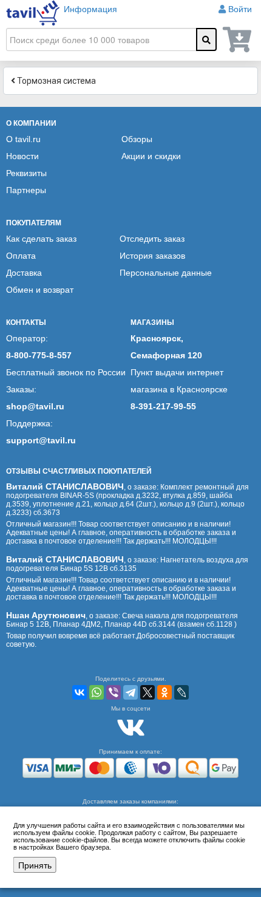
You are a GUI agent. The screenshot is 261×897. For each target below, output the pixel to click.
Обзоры (136, 139)
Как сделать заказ (41, 239)
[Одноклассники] (164, 692)
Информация (90, 9)
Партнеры (26, 190)
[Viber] (113, 692)
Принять (35, 865)
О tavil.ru (23, 139)
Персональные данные (166, 273)
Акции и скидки (151, 156)
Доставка (24, 273)
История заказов (152, 256)
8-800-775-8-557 (39, 355)
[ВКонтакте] (79, 692)
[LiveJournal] (181, 692)
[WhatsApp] (96, 692)
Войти (240, 9)
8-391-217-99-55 (163, 406)
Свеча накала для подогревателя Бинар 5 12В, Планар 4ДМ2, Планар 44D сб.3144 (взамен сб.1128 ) (122, 620)
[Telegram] (130, 692)
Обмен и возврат (39, 290)
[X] (147, 692)
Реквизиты (26, 173)
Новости (22, 156)
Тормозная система (55, 81)
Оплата (21, 256)
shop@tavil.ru (35, 406)
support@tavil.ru (41, 440)
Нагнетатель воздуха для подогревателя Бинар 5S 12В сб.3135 (127, 564)
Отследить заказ (152, 239)
